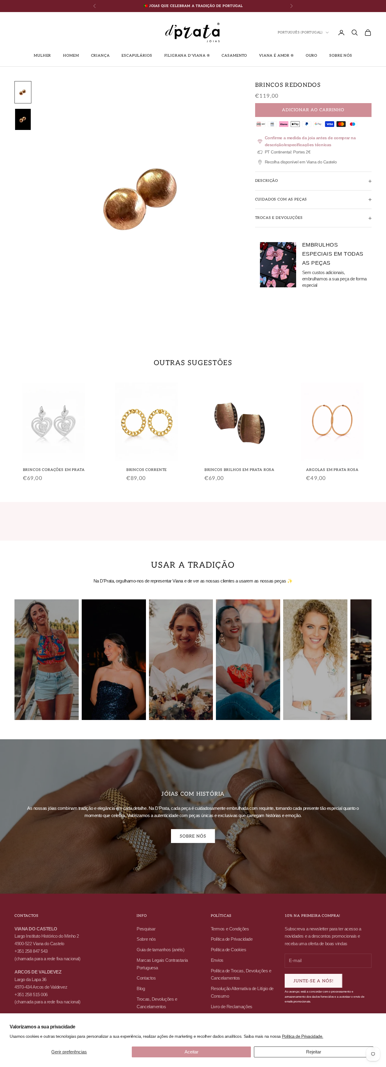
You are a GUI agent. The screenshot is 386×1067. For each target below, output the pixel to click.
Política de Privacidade (232, 939)
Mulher (42, 55)
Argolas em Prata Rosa (332, 470)
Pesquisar (146, 928)
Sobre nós (340, 55)
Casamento (234, 55)
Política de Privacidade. (302, 1036)
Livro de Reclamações (231, 1006)
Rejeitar (313, 1051)
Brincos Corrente (146, 470)
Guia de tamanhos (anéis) (160, 949)
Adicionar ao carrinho (313, 110)
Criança (100, 55)
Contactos (146, 977)
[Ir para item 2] (22, 119)
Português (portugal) (300, 32)
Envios (217, 960)
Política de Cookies (228, 949)
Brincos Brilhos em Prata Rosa (239, 470)
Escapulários (137, 55)
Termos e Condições (230, 928)
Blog (141, 988)
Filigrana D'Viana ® (187, 55)
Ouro (311, 55)
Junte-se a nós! (313, 980)
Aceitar (191, 1051)
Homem (71, 55)
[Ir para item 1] (22, 92)
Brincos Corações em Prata (54, 470)
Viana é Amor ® (276, 55)
